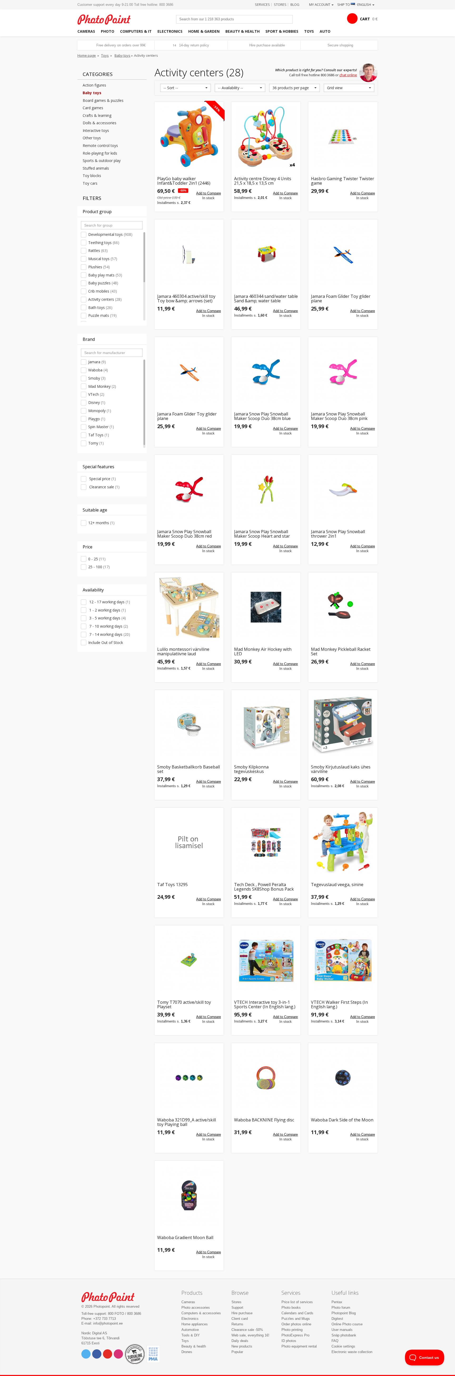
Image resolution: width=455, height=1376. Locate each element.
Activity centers (105, 299)
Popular (237, 1352)
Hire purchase (242, 1313)
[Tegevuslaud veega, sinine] (342, 842)
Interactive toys (96, 130)
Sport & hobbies (281, 31)
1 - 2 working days (107, 610)
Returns (237, 1324)
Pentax (337, 1302)
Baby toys (122, 55)
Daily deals (239, 1341)
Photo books (291, 1308)
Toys (309, 31)
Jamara (97, 361)
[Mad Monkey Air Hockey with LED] (265, 607)
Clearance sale (104, 486)
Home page (86, 55)
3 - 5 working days (107, 617)
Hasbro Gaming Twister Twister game (342, 181)
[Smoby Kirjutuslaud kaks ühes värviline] (342, 724)
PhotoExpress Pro (295, 1335)
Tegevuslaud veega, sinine (337, 884)
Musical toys (102, 258)
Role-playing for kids (100, 153)
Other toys (92, 137)
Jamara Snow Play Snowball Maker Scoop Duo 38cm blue (262, 416)
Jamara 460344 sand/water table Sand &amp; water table (266, 298)
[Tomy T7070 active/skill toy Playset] (189, 960)
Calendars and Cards (297, 1313)
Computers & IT (136, 31)
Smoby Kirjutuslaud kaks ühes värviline (340, 769)
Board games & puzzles (103, 100)
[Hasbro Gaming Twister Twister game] (342, 136)
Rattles (98, 250)
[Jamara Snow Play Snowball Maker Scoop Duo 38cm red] (189, 489)
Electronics (169, 31)
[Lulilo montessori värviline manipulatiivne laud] (189, 607)
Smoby (97, 378)
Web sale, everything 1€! (250, 1335)
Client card (239, 1319)
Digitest (337, 1319)
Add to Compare (208, 193)
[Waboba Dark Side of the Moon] (342, 1077)
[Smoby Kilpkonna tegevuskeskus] (265, 724)
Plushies (99, 266)
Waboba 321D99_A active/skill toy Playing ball (186, 1122)
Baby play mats (105, 275)
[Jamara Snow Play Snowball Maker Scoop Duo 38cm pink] (342, 371)
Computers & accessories (201, 1313)
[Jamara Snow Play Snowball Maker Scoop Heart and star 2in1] (265, 489)
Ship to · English (354, 4)
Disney (96, 402)
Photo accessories (195, 1308)
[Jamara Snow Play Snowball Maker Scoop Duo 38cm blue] (265, 371)
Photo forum (341, 1308)
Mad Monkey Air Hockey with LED (262, 651)
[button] (185, 88)
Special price (102, 478)
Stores (280, 4)
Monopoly (99, 410)
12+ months (101, 522)
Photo (107, 31)
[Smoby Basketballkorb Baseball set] (189, 724)
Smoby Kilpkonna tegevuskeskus (251, 769)
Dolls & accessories (99, 122)
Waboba (98, 369)
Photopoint (107, 19)
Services (262, 4)
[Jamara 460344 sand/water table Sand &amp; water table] (265, 254)
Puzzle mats (102, 315)
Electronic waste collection (352, 1352)
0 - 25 (97, 558)
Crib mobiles (102, 291)
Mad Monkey (102, 386)
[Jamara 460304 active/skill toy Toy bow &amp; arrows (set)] (189, 254)
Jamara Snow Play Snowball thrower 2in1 (338, 534)
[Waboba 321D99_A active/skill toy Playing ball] (189, 1077)
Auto (325, 31)
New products (241, 1346)
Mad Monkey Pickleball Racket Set (340, 651)
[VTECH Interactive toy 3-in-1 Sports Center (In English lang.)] (265, 960)
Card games (93, 107)
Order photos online (296, 1324)
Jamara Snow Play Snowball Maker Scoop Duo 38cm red (184, 534)
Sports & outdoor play (102, 160)
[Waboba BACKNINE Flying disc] (265, 1077)
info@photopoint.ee (108, 1323)
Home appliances (194, 1324)
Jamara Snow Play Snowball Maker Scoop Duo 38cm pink (339, 416)
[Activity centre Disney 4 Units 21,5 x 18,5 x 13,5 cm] (265, 136)
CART (365, 18)
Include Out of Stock (105, 642)
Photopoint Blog (344, 1313)
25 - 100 (99, 566)
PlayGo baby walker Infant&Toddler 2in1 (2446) (183, 181)
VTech (96, 394)
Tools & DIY (190, 1335)
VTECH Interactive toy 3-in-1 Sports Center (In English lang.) (264, 1004)
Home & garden (204, 31)
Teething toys (103, 242)
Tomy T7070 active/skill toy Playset (184, 1004)
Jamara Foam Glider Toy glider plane (340, 298)
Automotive (190, 1330)
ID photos (288, 1341)
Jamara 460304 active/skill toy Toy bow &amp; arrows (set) (186, 298)
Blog (294, 4)
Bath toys (100, 307)
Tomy (96, 443)
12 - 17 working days (109, 601)
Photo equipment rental (299, 1346)
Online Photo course (347, 1324)
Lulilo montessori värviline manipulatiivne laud (183, 651)
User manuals (342, 1330)
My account (320, 4)
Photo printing (292, 1330)
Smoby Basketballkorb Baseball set (188, 769)
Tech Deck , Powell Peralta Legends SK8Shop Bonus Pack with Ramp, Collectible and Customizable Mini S (264, 887)
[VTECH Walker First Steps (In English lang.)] (342, 960)
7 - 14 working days (109, 634)
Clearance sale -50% (247, 1330)
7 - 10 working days (108, 626)
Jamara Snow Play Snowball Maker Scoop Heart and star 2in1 (262, 534)
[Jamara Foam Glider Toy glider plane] (342, 254)
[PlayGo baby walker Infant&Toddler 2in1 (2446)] (189, 136)
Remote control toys (100, 145)
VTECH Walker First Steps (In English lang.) (339, 1004)
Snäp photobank (344, 1335)
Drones (186, 1352)
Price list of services (297, 1302)
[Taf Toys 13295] (189, 842)
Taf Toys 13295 (172, 884)
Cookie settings (343, 1346)
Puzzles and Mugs (295, 1319)
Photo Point (111, 1296)
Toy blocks (92, 175)
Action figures (94, 85)
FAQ (335, 1341)
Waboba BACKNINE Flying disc (264, 1120)
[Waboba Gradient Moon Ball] (189, 1195)
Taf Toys (98, 434)
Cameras (86, 31)
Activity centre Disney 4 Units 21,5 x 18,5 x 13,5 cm (262, 181)
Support (237, 1308)
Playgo (96, 418)
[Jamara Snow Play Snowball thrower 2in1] (342, 489)
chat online (348, 75)
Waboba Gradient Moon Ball (185, 1237)
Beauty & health (242, 31)
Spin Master (101, 426)
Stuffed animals (96, 168)
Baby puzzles (103, 282)
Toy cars (90, 183)
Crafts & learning (97, 115)
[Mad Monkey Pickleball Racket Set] (342, 607)
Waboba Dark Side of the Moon (342, 1120)
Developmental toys (110, 234)
